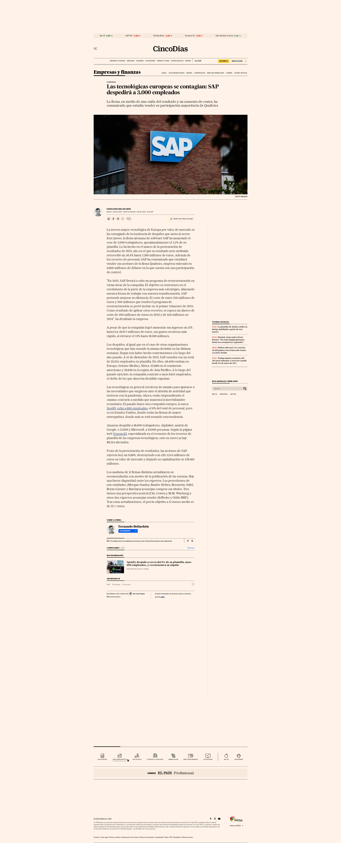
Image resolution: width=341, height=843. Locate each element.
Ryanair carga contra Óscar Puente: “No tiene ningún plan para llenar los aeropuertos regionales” (228, 339)
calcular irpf (102, 759)
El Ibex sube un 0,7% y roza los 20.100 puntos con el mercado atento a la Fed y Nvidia (229, 350)
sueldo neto (137, 759)
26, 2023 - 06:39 (120, 212)
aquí (163, 597)
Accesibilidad (159, 837)
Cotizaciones (150, 61)
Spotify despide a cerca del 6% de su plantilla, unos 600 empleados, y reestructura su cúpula (159, 563)
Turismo (229, 73)
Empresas (116, 584)
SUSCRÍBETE (223, 61)
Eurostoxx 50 (190, 36)
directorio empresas (190, 759)
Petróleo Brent (158, 36)
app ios (226, 759)
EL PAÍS (197, 60)
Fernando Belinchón (119, 209)
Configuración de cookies (129, 837)
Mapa (167, 837)
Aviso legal (104, 837)
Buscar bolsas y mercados (225, 381)
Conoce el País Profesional (170, 772)
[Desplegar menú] (95, 49)
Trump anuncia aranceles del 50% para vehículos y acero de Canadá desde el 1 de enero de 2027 (229, 360)
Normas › (191, 548)
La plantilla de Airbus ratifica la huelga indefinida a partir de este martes (229, 329)
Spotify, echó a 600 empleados (127, 408)
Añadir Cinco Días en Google (183, 219)
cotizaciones (208, 759)
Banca (164, 73)
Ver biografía (125, 531)
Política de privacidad (146, 837)
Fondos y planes (163, 61)
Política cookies (114, 837)
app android (239, 759)
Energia (189, 73)
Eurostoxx (224, 394)
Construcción (199, 73)
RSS (170, 837)
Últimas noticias (177, 61)
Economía (140, 61)
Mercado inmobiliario (215, 73)
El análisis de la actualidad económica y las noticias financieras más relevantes (141, 541)
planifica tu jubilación (155, 759)
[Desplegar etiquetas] (193, 584)
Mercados (131, 61)
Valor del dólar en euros (224, 36)
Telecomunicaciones (176, 73)
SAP (108, 584)
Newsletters (177, 837)
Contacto (97, 837)
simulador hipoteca (120, 759)
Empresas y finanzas (117, 61)
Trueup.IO (120, 434)
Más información (113, 597)
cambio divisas (173, 759)
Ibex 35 (102, 36)
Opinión (188, 61)
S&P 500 (128, 36)
